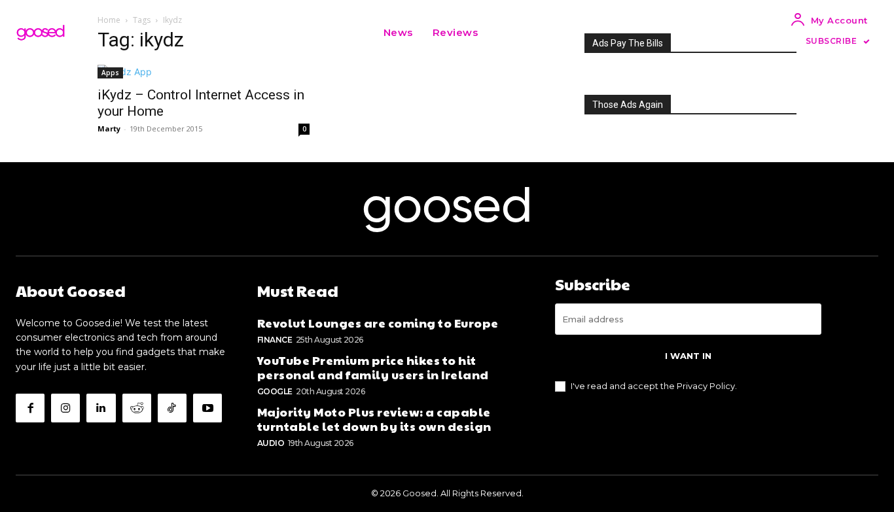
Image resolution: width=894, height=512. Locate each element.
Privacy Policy (706, 386)
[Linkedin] (100, 408)
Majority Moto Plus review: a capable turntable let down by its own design (374, 418)
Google (275, 391)
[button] (504, 33)
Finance (275, 340)
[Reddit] (136, 408)
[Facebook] (30, 408)
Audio (271, 443)
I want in (688, 355)
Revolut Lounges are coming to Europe (378, 323)
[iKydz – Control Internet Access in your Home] (204, 71)
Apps (110, 72)
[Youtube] (207, 408)
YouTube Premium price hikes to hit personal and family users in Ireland (373, 367)
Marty (109, 128)
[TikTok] (172, 408)
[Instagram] (65, 408)
